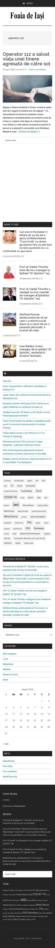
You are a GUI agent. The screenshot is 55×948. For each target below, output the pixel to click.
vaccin (17, 543)
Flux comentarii (10, 771)
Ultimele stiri (15, 373)
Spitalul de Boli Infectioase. (30, 534)
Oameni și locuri (10, 674)
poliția (38, 523)
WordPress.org (10, 776)
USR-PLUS (7, 543)
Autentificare (9, 761)
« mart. (6, 744)
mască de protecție (39, 511)
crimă (22, 498)
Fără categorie (9, 653)
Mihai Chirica (10, 516)
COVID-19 (10, 497)
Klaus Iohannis (28, 505)
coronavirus (30, 486)
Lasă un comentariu (37, 69)
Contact (6, 800)
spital (14, 534)
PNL (29, 522)
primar (46, 523)
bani (5, 486)
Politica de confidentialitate (14, 806)
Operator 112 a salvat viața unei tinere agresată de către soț (26, 58)
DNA (38, 498)
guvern (6, 505)
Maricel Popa (9, 511)
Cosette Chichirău (10, 491)
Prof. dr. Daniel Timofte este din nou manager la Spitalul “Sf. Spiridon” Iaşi (34, 270)
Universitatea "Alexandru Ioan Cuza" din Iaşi (29, 538)
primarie (7, 529)
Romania (39, 528)
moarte (24, 517)
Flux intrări (8, 766)
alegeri (30, 481)
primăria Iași (17, 529)
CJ (12, 485)
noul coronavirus (37, 516)
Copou (19, 486)
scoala (6, 534)
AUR (43, 481)
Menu (29, 3)
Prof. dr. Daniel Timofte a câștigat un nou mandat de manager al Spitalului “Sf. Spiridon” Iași (34, 293)
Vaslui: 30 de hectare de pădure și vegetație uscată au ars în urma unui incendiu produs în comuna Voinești (27, 424)
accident (7, 481)
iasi (16, 504)
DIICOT (30, 498)
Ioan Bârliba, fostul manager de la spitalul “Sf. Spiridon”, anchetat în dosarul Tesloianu (35, 351)
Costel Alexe (26, 491)
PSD (28, 528)
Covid (38, 491)
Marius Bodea (23, 511)
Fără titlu (7, 381)
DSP (45, 498)
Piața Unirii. (19, 523)
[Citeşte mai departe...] (29, 131)
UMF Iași (7, 538)
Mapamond (8, 664)
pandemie (7, 523)
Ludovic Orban (42, 505)
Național (6, 669)
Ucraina (47, 534)
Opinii (5, 679)
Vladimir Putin (28, 543)
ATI (37, 481)
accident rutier (19, 481)
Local (5, 659)
